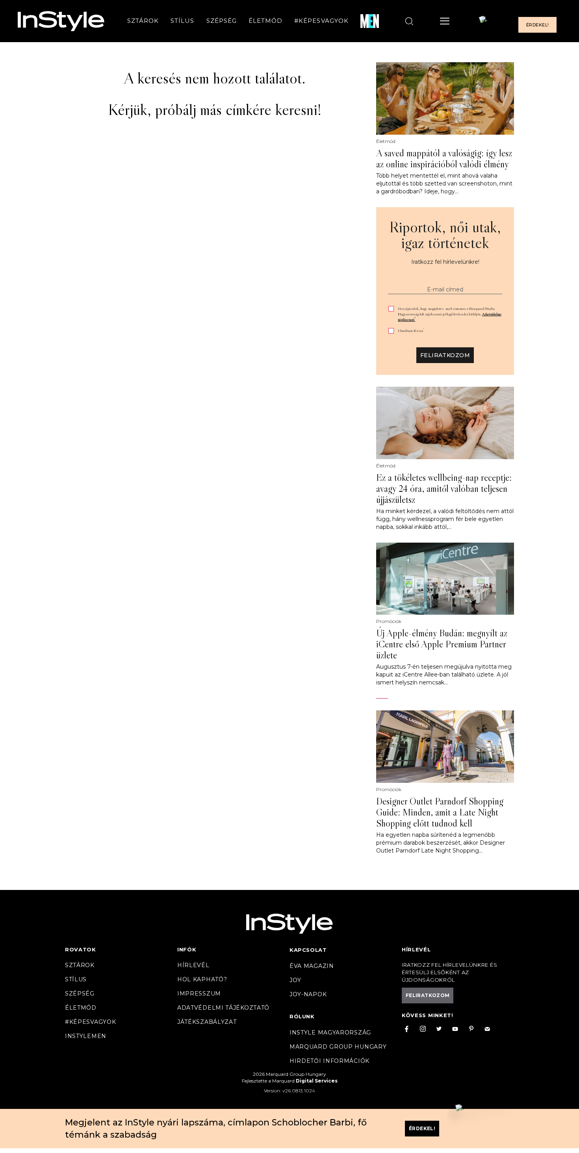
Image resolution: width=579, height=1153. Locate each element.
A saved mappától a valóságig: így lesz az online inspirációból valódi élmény (444, 159)
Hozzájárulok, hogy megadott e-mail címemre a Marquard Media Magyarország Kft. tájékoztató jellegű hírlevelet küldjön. (449, 314)
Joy (295, 980)
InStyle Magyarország (330, 1032)
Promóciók (388, 621)
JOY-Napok (308, 994)
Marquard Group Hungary (338, 1046)
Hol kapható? (202, 979)
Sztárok (143, 21)
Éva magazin (312, 965)
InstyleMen (85, 1036)
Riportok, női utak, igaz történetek (445, 234)
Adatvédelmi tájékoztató (223, 1007)
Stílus (182, 21)
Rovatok (80, 949)
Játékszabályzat (207, 1021)
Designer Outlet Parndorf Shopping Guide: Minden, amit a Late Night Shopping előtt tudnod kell (439, 812)
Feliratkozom (445, 355)
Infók (187, 949)
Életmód (265, 21)
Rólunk (302, 1016)
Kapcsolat (308, 950)
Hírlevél (193, 965)
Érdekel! (537, 25)
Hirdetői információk (329, 1060)
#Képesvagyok (321, 21)
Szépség (221, 21)
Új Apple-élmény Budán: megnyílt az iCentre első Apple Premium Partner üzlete (441, 644)
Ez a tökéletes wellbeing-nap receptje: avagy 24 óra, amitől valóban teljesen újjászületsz (444, 488)
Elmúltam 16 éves (411, 330)
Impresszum (199, 993)
